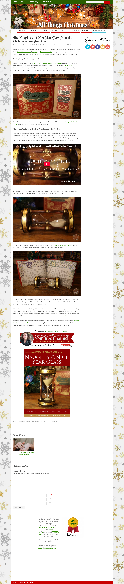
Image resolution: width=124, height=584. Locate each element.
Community (34, 2)
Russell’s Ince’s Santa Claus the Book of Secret (47, 63)
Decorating (22, 30)
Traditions (74, 30)
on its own (37, 323)
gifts (29, 421)
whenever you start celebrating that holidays (54, 316)
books (16, 421)
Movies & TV (35, 30)
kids (33, 421)
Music (45, 30)
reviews (45, 421)
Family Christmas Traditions (57, 44)
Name (50, 495)
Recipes (54, 30)
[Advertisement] (47, 427)
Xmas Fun (85, 30)
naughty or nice (38, 421)
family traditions (23, 421)
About (23, 2)
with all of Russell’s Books (63, 245)
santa (49, 421)
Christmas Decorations (44, 44)
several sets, (27, 323)
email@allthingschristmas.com (47, 548)
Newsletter (47, 2)
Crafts (64, 30)
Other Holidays (98, 30)
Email (49, 499)
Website (50, 503)
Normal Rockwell (46, 52)
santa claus (55, 421)
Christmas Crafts (51, 527)
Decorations (41, 527)
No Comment (71, 44)
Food (50, 529)
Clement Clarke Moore (24, 52)
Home (15, 2)
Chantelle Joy (18, 44)
